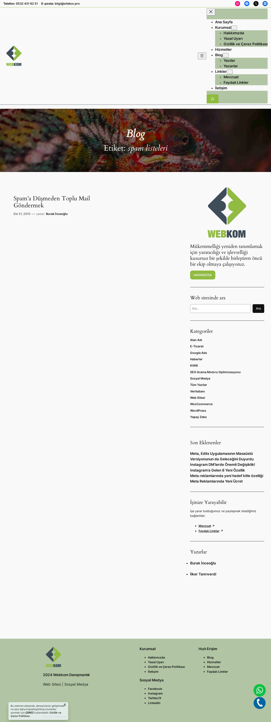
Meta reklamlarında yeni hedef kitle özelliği (226, 476)
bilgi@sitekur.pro (67, 3)
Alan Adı (196, 340)
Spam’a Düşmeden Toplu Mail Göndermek (52, 202)
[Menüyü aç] (202, 55)
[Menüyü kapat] (211, 11)
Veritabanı (197, 391)
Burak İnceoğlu (57, 214)
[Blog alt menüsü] (226, 55)
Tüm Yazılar (198, 384)
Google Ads (198, 353)
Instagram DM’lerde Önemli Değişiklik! (222, 464)
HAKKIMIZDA (203, 275)
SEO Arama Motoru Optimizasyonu (215, 372)
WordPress (198, 410)
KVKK (194, 365)
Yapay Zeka (198, 417)
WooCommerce (201, 404)
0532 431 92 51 (27, 3)
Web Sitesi (197, 397)
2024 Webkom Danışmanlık (66, 675)
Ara (258, 308)
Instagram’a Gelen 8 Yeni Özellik (217, 470)
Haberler (196, 359)
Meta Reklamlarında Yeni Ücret (216, 481)
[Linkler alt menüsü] (230, 72)
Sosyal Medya (200, 378)
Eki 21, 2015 (22, 214)
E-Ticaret (196, 346)
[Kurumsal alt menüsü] (234, 28)
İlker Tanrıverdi (203, 574)
